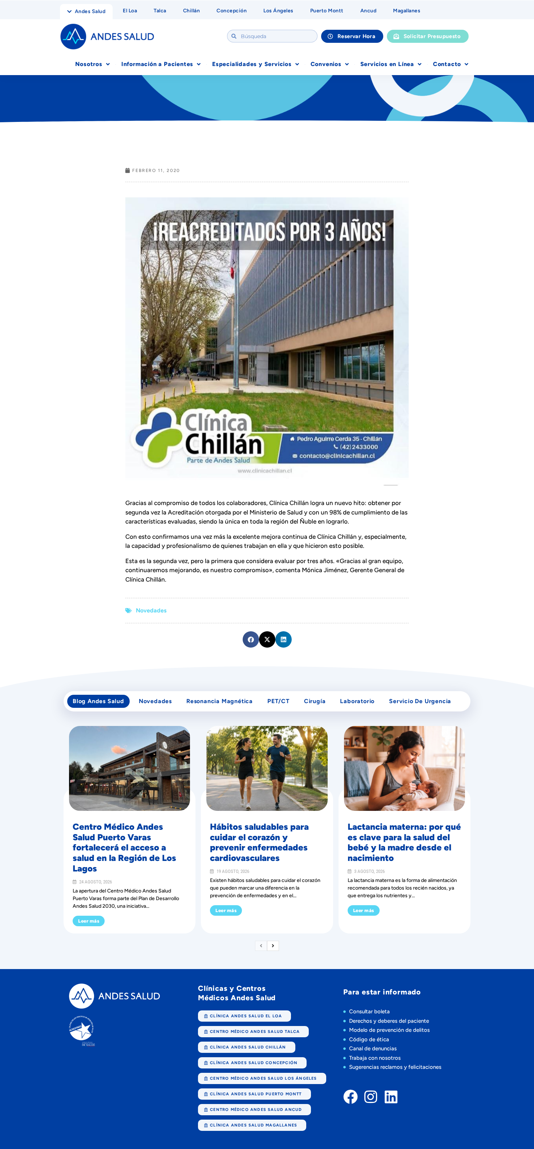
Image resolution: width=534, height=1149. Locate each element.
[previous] (261, 946)
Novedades (151, 610)
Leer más (88, 921)
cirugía (315, 701)
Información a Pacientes (157, 64)
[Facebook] (350, 1097)
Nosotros (88, 64)
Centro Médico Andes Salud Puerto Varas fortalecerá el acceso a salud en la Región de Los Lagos (124, 847)
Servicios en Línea (387, 64)
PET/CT (278, 701)
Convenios (326, 64)
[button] (251, 639)
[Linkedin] (391, 1097)
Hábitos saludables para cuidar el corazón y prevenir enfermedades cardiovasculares (259, 842)
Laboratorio (357, 701)
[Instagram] (371, 1097)
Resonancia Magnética (219, 701)
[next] (273, 946)
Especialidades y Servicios (252, 64)
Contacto (447, 64)
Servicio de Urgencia (420, 701)
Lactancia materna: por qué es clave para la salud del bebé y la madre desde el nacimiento (404, 842)
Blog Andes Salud (98, 701)
